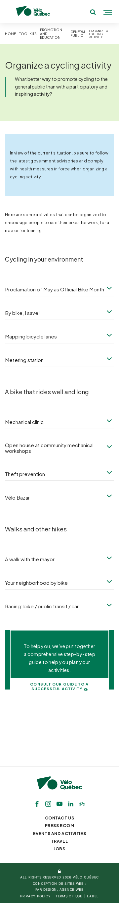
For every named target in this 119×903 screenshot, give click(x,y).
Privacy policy (35, 896)
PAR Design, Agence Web (59, 889)
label (93, 896)
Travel (59, 841)
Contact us (59, 817)
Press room (59, 825)
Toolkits (28, 34)
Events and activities (59, 833)
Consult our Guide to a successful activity (59, 686)
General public (78, 34)
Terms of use (69, 896)
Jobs (59, 848)
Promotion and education (51, 33)
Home (10, 34)
